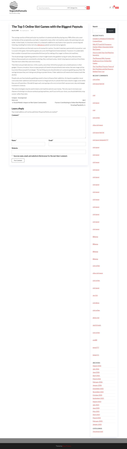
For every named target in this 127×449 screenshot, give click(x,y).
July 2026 (96, 369)
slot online (96, 79)
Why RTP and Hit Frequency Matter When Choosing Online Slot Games (103, 46)
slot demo (96, 303)
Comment (15, 115)
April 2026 (96, 375)
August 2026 (97, 366)
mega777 (96, 347)
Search (95, 26)
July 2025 (96, 405)
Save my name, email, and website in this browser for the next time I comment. (40, 156)
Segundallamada (18, 10)
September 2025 (98, 398)
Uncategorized (22, 98)
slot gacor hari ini (98, 84)
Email (51, 140)
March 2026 (97, 379)
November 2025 (98, 392)
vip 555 (95, 295)
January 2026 (97, 385)
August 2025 (97, 401)
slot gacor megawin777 (100, 140)
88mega (95, 237)
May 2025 (96, 411)
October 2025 (97, 395)
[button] (115, 7)
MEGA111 (41, 45)
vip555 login (97, 325)
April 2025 (96, 415)
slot (94, 95)
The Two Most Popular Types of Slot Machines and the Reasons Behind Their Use (103, 69)
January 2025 (97, 424)
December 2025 (98, 388)
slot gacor (96, 103)
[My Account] (110, 7)
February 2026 (97, 382)
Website (15, 148)
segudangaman (25, 30)
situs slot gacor (98, 125)
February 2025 (97, 421)
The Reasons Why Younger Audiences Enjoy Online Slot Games (102, 60)
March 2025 (97, 418)
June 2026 (96, 372)
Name (14, 140)
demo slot (96, 318)
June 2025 (96, 408)
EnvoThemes (67, 446)
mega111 (96, 355)
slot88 (95, 340)
